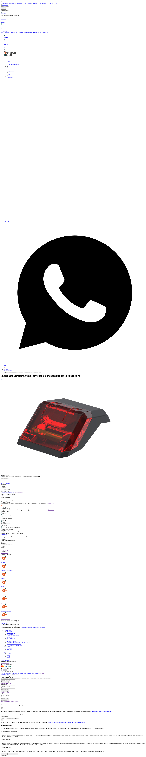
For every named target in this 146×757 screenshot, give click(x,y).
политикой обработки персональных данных (33, 627)
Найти (2, 8)
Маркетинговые (6, 747)
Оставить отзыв (5, 550)
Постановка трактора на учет (14, 645)
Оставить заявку (18, 492)
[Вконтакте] (6, 670)
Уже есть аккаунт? (5, 692)
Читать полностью (5, 483)
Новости (35, 3)
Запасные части (44, 32)
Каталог (5, 31)
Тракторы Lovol (22, 32)
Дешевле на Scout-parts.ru (7, 492)
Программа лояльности (8, 3)
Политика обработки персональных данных (18, 642)
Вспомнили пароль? (6, 683)
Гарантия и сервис (11, 641)
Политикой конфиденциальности (76, 722)
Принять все (4, 716)
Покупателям (7, 630)
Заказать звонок (5, 663)
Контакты (9, 650)
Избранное (3, 18)
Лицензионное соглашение (14, 644)
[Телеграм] (2, 670)
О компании (7, 646)
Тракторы (9, 631)
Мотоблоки (10, 634)
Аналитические (6, 739)
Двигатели (9, 637)
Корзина (3, 22)
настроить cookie (11, 714)
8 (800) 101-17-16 (52, 3)
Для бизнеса (42, 3)
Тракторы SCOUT (5, 32)
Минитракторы (11, 633)
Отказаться (3, 755)
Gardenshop (10, 648)
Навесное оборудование (33, 32)
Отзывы (9, 657)
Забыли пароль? (15, 701)
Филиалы (19, 3)
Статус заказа (27, 3)
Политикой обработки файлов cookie (101, 711)
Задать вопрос (4, 553)
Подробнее (51, 503)
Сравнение (3, 13)
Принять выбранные (13, 754)
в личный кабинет (8, 495)
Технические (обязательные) (9, 731)
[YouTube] (4, 670)
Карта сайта (41, 673)
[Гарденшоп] (4, 368)
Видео (8, 656)
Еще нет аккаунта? (5, 701)
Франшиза (9, 649)
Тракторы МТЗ (14, 32)
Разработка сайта (5, 674)
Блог (5, 652)
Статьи (8, 655)
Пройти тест (4, 534)
